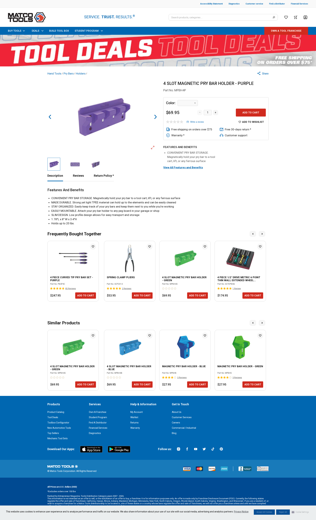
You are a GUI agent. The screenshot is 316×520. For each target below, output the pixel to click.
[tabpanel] (158, 207)
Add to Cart (250, 112)
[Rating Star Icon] (51, 288)
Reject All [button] (283, 512)
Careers (176, 422)
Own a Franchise (97, 412)
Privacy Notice (241, 511)
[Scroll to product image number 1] (53, 164)
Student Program (98, 417)
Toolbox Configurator (58, 422)
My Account (136, 412)
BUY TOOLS (14, 30)
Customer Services (182, 417)
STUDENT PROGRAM (87, 30)
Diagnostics (95, 433)
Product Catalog (55, 412)
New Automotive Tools (59, 428)
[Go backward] (50, 116)
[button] (300, 512)
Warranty (135, 428)
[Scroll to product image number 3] (96, 164)
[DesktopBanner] (158, 50)
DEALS (35, 30)
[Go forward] (155, 116)
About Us (176, 412)
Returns (134, 422)
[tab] (55, 175)
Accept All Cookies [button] (264, 512)
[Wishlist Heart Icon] (93, 247)
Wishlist (134, 417)
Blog (174, 433)
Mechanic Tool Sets (57, 438)
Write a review (197, 122)
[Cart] (296, 17)
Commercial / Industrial (184, 428)
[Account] (305, 17)
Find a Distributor (98, 422)
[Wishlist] (286, 17)
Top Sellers (53, 433)
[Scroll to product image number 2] (74, 164)
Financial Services (98, 428)
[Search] (273, 17)
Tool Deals (52, 417)
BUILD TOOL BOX (59, 30)
